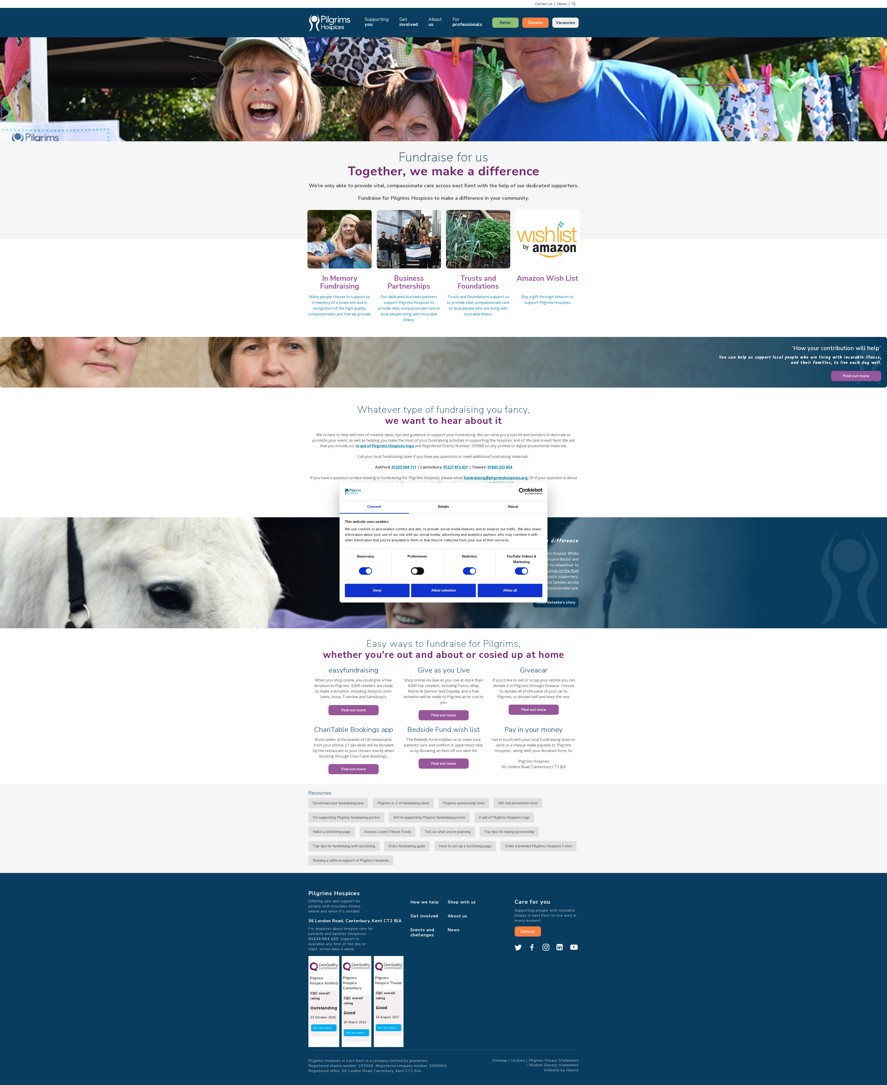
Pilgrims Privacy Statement (554, 1060)
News (562, 3)
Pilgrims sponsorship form (464, 803)
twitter (518, 947)
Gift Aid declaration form (518, 803)
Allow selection (443, 590)
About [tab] (513, 507)
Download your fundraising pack (338, 803)
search (574, 4)
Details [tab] (443, 507)
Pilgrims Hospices (329, 22)
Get (408, 22)
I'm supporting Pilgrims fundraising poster (346, 817)
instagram (545, 947)
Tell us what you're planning (448, 831)
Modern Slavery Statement (554, 1065)
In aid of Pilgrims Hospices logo (385, 445)
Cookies (518, 1060)
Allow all (510, 590)
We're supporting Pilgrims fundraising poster (429, 817)
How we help (424, 902)
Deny (377, 590)
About (435, 22)
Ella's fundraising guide (407, 846)
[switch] (417, 571)
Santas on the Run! (562, 570)
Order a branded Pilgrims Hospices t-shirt (538, 846)
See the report (322, 1027)
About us (457, 916)
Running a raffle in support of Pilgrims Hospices (351, 860)
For (467, 22)
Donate (535, 22)
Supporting (377, 22)
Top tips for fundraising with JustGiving (344, 846)
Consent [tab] (374, 507)
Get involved (424, 916)
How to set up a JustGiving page (465, 846)
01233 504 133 (323, 938)
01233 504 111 (404, 467)
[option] (443, 89)
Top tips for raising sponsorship (509, 831)
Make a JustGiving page (332, 831)
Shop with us (462, 902)
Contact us (543, 3)
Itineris (572, 1070)
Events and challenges (422, 932)
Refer (505, 22)
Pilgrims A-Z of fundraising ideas (403, 803)
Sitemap (499, 1060)
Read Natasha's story (556, 602)
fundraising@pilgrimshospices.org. (496, 477)
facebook (532, 947)
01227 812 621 (455, 467)
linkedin (559, 947)
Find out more (856, 376)
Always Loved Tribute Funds (387, 831)
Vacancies (565, 22)
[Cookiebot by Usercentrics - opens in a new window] (522, 491)
